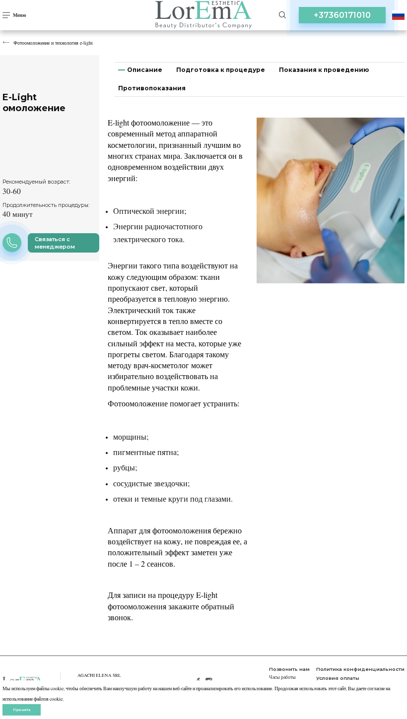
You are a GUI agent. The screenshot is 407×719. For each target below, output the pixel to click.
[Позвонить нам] (11, 242)
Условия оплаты (337, 678)
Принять (21, 710)
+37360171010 (342, 15)
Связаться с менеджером (55, 243)
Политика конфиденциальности (360, 669)
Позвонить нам (289, 669)
